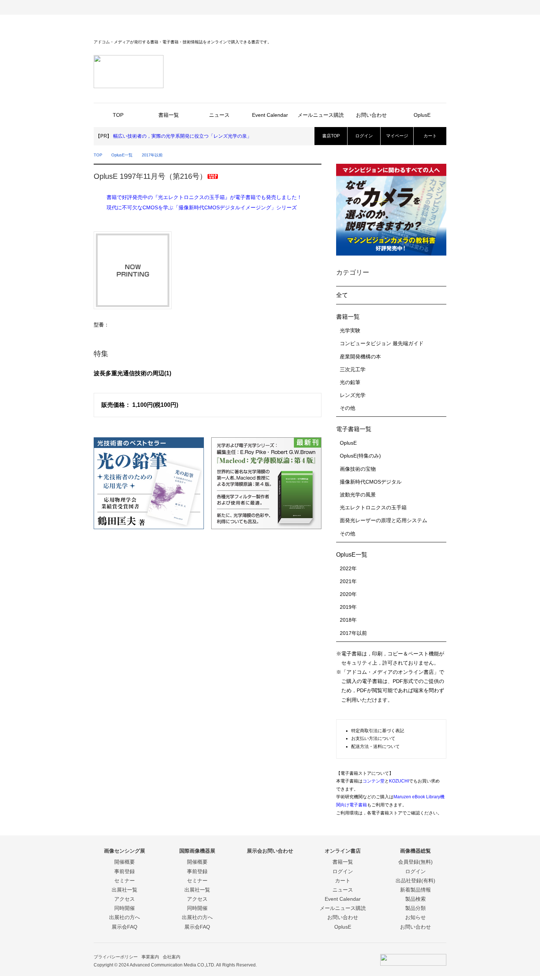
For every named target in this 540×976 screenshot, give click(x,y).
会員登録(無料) (415, 862)
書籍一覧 (168, 115)
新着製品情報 (415, 890)
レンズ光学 (353, 395)
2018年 (348, 620)
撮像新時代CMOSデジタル (371, 482)
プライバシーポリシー (116, 956)
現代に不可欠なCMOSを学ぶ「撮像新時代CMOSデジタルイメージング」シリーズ (202, 207)
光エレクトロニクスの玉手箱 (373, 507)
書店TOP (331, 135)
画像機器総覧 (417, 7)
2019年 (348, 607)
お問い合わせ (371, 115)
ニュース (219, 115)
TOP (118, 115)
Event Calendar (270, 115)
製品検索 (415, 899)
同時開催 (124, 908)
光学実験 (350, 330)
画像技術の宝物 (358, 469)
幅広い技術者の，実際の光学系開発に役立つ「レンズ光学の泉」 (182, 136)
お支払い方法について (373, 738)
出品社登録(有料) (415, 880)
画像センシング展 (181, 7)
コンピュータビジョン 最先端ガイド (382, 343)
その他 (347, 408)
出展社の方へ (124, 917)
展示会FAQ (124, 927)
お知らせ (415, 917)
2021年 (348, 581)
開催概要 (124, 862)
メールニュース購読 (321, 115)
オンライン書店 (358, 7)
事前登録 (124, 871)
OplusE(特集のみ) (360, 456)
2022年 (348, 568)
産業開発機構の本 (360, 356)
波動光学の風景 (358, 495)
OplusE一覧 (122, 155)
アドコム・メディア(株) (123, 7)
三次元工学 (353, 369)
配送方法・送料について (375, 746)
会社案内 (171, 956)
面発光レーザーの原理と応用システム (383, 520)
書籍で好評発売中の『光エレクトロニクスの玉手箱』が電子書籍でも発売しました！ (204, 197)
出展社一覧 (124, 890)
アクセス (124, 899)
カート (430, 135)
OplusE (422, 115)
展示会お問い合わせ (299, 7)
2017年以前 (152, 155)
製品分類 (415, 908)
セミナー (124, 880)
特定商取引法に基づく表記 (377, 730)
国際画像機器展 (240, 7)
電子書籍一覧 (353, 429)
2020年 (348, 594)
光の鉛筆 (350, 382)
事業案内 (150, 956)
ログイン (364, 135)
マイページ (397, 135)
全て (342, 295)
